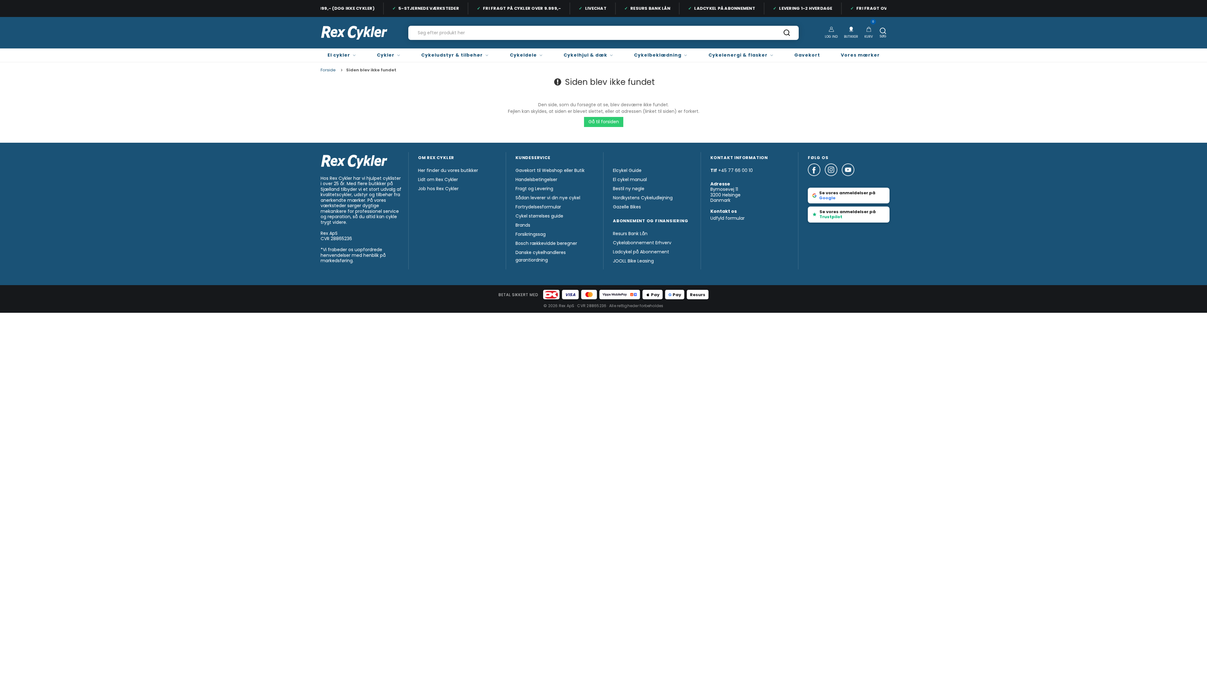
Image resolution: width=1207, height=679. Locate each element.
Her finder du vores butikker (448, 170)
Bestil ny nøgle (628, 188)
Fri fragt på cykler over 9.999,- (515, 8)
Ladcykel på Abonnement (717, 8)
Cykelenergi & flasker (738, 55)
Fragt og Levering (534, 188)
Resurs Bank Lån (644, 8)
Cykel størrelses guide (539, 216)
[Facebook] (816, 179)
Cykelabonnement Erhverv (642, 243)
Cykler (385, 55)
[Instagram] (833, 179)
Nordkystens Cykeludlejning (643, 198)
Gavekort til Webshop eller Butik (550, 170)
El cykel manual (630, 179)
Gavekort (807, 55)
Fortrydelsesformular (538, 207)
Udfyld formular (727, 218)
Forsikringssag (530, 234)
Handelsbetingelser (536, 179)
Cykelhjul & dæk (585, 55)
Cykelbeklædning (657, 55)
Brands (522, 225)
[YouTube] (848, 179)
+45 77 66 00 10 (735, 170)
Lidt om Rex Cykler (438, 179)
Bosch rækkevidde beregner (546, 243)
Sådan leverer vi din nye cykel (547, 198)
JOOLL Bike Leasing (633, 261)
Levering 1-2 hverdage (798, 8)
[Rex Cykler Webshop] (354, 32)
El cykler (339, 55)
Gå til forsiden (603, 122)
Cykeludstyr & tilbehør (452, 55)
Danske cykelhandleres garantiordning (540, 256)
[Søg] (786, 34)
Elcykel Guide (627, 170)
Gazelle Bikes (627, 207)
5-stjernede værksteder (422, 8)
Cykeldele (523, 55)
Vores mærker (860, 55)
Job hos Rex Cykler (438, 188)
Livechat (589, 8)
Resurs (697, 295)
